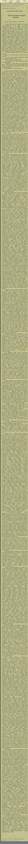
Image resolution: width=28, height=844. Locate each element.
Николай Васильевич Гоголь (8, 4)
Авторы (18, 0)
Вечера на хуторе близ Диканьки (11, 5)
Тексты (11, 0)
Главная (4, 0)
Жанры (10, 2)
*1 (8, 659)
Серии (24, 0)
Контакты (17, 2)
